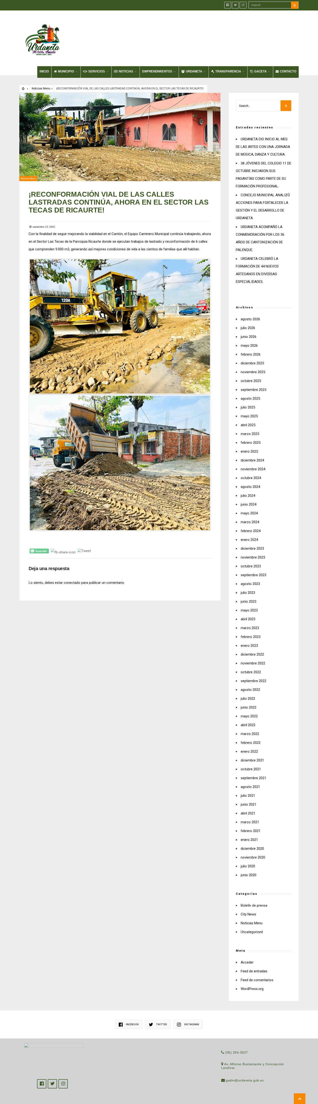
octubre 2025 (251, 381)
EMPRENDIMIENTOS (157, 71)
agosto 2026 (250, 319)
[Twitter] (235, 5)
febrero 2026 (250, 354)
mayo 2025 (249, 416)
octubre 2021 (251, 769)
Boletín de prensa (254, 905)
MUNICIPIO (66, 71)
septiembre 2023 (253, 575)
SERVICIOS (96, 71)
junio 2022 (248, 707)
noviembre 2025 (253, 372)
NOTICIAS (126, 71)
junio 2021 (248, 804)
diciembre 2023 (252, 548)
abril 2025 (248, 425)
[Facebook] (227, 5)
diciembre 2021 (252, 760)
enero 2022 (249, 751)
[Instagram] (243, 5)
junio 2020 (248, 875)
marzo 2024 (250, 522)
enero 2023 (249, 645)
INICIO (44, 71)
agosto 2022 (250, 690)
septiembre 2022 (253, 681)
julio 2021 (248, 796)
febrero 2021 (250, 831)
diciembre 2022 (252, 654)
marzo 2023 (250, 628)
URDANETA (194, 71)
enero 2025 (249, 451)
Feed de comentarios (257, 980)
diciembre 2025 (252, 363)
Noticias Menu (41, 88)
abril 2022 (248, 725)
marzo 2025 (250, 434)
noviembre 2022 (253, 663)
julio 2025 (248, 407)
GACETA (260, 71)
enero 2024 (249, 540)
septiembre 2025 (253, 390)
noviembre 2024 (253, 469)
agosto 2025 (250, 398)
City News (248, 914)
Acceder (247, 962)
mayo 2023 (249, 610)
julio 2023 (248, 593)
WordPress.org (252, 989)
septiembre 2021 (253, 778)
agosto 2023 (250, 584)
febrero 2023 (250, 637)
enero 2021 (249, 840)
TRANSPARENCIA (228, 71)
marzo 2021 (250, 822)
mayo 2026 (249, 345)
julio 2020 (248, 866)
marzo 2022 (250, 734)
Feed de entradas (254, 971)
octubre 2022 (251, 672)
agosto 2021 (250, 787)
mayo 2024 (249, 513)
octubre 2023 (251, 566)
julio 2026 (248, 328)
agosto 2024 (250, 487)
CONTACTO (288, 71)
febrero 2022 (250, 743)
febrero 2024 (250, 531)
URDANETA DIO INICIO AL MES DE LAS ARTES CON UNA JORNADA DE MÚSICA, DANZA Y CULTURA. (263, 147)
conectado (72, 583)
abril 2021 (248, 813)
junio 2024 (248, 504)
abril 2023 (248, 619)
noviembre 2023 (253, 557)
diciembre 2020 (252, 848)
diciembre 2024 (252, 460)
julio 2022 (248, 698)
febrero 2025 (250, 443)
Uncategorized (252, 932)
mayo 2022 (249, 716)
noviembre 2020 (253, 857)
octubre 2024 (251, 478)
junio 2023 (248, 601)
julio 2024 (248, 495)
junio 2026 (248, 337)
